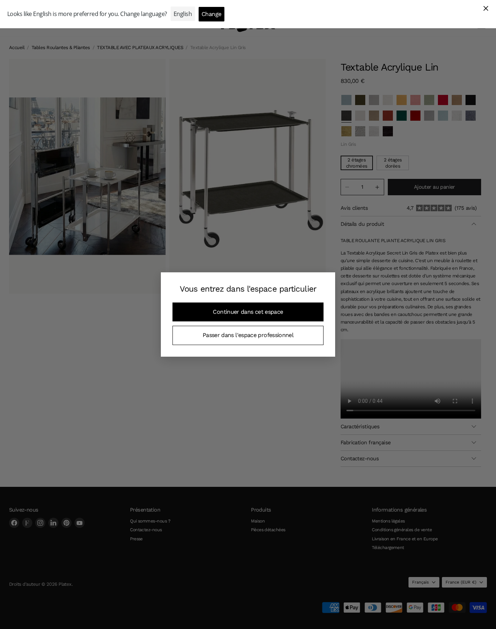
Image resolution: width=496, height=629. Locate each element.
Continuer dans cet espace (248, 311)
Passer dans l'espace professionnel (248, 335)
